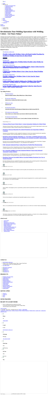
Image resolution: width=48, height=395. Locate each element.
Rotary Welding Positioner (24, 310)
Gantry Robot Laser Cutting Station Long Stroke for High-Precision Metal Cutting (21, 113)
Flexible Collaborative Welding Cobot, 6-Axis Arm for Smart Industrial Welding (21, 77)
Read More (5, 58)
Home (4, 3)
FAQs (4, 19)
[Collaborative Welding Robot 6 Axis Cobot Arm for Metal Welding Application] (6, 69)
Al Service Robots (8, 16)
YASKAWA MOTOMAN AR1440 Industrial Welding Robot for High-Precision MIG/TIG (22, 109)
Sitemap (20, 309)
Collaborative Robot (9, 6)
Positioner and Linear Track (10, 5)
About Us (4, 20)
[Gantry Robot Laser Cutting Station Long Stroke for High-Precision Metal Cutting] (11, 112)
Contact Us (5, 22)
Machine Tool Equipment (10, 15)
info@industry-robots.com (8, 262)
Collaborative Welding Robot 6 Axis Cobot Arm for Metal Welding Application (23, 72)
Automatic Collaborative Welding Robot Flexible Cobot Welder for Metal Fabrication (23, 62)
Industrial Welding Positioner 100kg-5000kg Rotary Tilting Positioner (18, 95)
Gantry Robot (6, 220)
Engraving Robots (8, 14)
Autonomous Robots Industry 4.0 (10, 226)
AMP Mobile (24, 309)
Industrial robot (8, 104)
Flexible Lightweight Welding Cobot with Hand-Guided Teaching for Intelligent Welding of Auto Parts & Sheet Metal (23, 54)
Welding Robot (8, 7)
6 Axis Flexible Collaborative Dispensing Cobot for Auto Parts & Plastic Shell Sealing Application (22, 86)
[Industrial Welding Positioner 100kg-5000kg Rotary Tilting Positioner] (9, 93)
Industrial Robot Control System (10, 223)
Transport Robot (7, 231)
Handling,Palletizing (9, 9)
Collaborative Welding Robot (5, 310)
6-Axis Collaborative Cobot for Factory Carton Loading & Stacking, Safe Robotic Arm (22, 118)
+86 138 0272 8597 (6, 338)
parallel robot (37, 310)
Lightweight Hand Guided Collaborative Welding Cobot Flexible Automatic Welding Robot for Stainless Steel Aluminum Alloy (22, 81)
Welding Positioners (7, 225)
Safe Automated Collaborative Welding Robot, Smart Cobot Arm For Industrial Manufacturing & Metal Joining (23, 67)
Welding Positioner (15, 310)
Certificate (7, 21)
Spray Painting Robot (8, 229)
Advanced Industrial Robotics (9, 228)
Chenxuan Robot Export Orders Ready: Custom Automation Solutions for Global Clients (24, 124)
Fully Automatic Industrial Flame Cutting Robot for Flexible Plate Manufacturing (22, 144)
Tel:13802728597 (6, 265)
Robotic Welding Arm (8, 224)
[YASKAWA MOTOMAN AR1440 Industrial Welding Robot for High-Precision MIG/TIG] (10, 107)
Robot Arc (6, 221)
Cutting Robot (7, 13)
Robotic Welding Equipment (9, 230)
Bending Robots (8, 8)
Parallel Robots (8, 17)
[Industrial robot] (9, 103)
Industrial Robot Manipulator (9, 222)
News (4, 18)
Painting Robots (8, 11)
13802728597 (5, 320)
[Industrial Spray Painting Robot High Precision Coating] (10, 98)
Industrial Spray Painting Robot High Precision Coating (16, 99)
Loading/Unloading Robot (10, 10)
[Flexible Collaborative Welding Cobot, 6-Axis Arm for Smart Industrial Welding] (9, 74)
